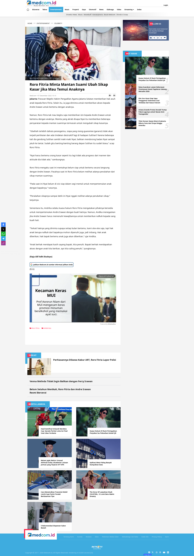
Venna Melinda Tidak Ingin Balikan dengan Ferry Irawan (61, 381)
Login (166, 5)
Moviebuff (87, 14)
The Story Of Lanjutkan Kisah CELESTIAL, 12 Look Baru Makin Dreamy (102, 494)
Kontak (79, 537)
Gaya (84, 9)
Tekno (44, 9)
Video (119, 9)
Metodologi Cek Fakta (130, 537)
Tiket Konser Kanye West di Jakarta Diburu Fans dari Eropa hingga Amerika (152, 123)
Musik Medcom (109, 14)
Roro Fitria (35, 328)
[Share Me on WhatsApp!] (3, 234)
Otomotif (92, 9)
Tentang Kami (68, 537)
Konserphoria (98, 14)
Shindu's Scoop (122, 14)
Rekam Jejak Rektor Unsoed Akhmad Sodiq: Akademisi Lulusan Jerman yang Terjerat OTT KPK (54, 462)
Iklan (97, 537)
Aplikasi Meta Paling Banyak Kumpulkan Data (101, 463)
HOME (30, 23)
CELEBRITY (58, 23)
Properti (75, 9)
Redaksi (89, 537)
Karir (167, 537)
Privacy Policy (157, 537)
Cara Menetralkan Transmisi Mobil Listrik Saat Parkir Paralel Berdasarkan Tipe (54, 494)
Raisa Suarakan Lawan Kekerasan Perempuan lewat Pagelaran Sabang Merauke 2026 (153, 89)
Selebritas (47, 328)
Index (139, 9)
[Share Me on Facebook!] (3, 224)
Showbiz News (71, 14)
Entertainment (56, 9)
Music (67, 9)
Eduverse (35, 9)
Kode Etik (144, 537)
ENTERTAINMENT (43, 23)
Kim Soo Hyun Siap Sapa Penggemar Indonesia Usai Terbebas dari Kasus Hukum (149, 100)
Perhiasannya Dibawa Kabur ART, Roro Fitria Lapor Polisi (84, 359)
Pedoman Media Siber (110, 537)
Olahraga (110, 9)
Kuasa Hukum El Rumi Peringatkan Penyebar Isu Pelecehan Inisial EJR (103, 432)
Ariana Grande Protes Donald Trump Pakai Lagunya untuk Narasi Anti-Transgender (153, 112)
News (101, 9)
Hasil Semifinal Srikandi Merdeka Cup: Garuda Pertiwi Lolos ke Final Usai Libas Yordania (54, 431)
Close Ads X (147, 554)
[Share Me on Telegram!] (3, 238)
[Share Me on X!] (3, 229)
